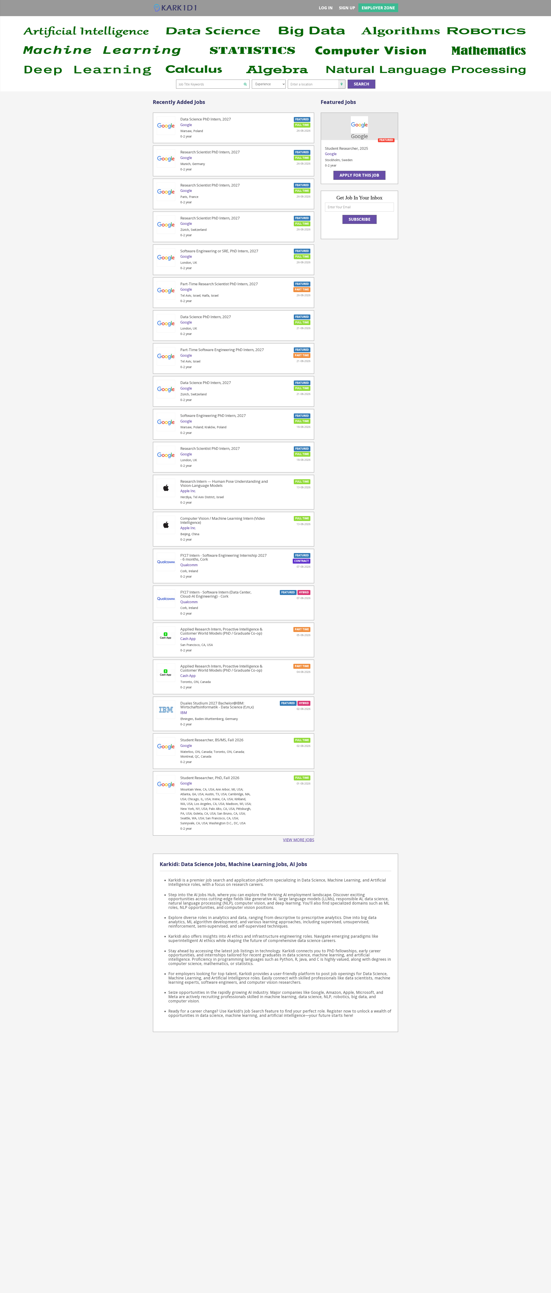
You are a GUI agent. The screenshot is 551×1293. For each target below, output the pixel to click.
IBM (183, 712)
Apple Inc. (188, 491)
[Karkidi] (175, 8)
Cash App (188, 638)
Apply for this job (359, 175)
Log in (326, 7)
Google (186, 124)
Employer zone (378, 7)
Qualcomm (189, 565)
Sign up (347, 7)
